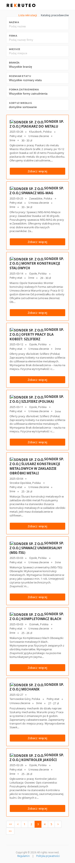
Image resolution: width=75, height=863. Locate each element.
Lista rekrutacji (27, 15)
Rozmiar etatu (20, 76)
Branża (14, 62)
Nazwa (14, 22)
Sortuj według (20, 103)
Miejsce (14, 49)
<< (10, 824)
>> (10, 831)
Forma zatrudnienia (24, 89)
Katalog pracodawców (55, 15)
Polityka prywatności (48, 856)
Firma (13, 35)
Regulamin (23, 856)
